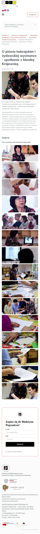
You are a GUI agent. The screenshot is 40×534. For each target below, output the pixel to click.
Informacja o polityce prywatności (13, 499)
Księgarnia (32, 15)
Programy (5, 35)
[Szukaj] (17, 6)
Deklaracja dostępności (10, 501)
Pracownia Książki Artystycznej (14, 25)
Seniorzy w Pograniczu (19, 35)
